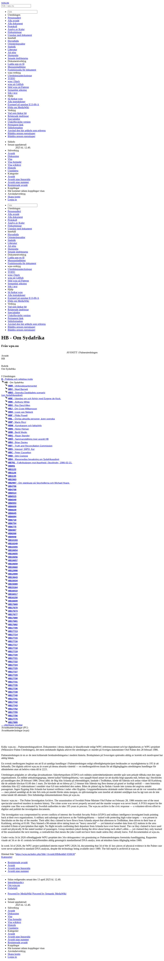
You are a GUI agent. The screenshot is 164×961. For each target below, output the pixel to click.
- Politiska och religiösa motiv (17, 379)
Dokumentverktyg (17, 61)
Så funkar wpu (15, 98)
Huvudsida (13, 41)
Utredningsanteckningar (20, 75)
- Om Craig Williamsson (22, 408)
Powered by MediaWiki (20, 893)
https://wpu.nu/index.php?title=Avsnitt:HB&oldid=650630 (45, 854)
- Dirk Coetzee (18, 456)
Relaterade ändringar (18, 116)
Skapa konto (14, 196)
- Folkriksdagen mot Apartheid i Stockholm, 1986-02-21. (40, 462)
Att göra (12, 52)
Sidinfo (11, 141)
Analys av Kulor (16, 29)
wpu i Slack (14, 81)
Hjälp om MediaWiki (18, 107)
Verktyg (12, 110)
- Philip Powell (17, 415)
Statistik (12, 46)
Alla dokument (15, 23)
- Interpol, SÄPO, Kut (21, 449)
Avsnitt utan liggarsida (19, 179)
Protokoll (12, 26)
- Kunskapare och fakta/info (25, 425)
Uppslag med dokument (20, 35)
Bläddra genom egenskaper (21, 133)
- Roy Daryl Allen (19, 405)
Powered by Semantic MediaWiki (49, 893)
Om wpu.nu (14, 885)
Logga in (12, 199)
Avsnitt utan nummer (18, 182)
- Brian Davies (18, 442)
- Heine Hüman (18, 429)
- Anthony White (19, 402)
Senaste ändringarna (18, 58)
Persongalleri (14, 17)
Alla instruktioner (16, 101)
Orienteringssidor (16, 43)
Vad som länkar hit (17, 113)
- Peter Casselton (19, 452)
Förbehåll (12, 888)
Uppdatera (13, 170)
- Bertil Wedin (17, 432)
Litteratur (12, 49)
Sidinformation (15, 127)
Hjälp (10, 95)
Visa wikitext (14, 165)
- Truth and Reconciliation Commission (30, 445)
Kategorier (13, 173)
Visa (10, 159)
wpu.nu (5, 2)
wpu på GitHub (16, 84)
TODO (11, 78)
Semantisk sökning (17, 90)
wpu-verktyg (14, 72)
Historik (12, 167)
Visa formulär (14, 162)
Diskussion (13, 156)
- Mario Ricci (17, 422)
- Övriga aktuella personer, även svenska (31, 418)
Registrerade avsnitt (18, 185)
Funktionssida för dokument (22, 69)
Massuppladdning (17, 67)
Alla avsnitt (13, 20)
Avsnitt (11, 153)
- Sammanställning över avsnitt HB (28, 439)
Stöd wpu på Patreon (18, 87)
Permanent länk (15, 124)
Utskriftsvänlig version (19, 121)
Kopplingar (13, 188)
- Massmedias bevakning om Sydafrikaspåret (33, 459)
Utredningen (14, 14)
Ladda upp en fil (16, 64)
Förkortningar (15, 32)
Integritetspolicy (16, 882)
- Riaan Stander (19, 435)
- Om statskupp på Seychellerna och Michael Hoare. (39, 483)
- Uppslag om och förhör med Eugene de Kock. (34, 398)
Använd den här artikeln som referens (27, 130)
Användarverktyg (16, 193)
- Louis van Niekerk (20, 412)
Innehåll (12, 38)
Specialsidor (14, 119)
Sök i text (12, 93)
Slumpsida (13, 55)
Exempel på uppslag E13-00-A (23, 104)
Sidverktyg (13, 150)
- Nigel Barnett (18, 389)
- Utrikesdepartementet (22, 386)
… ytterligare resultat (11, 725)
